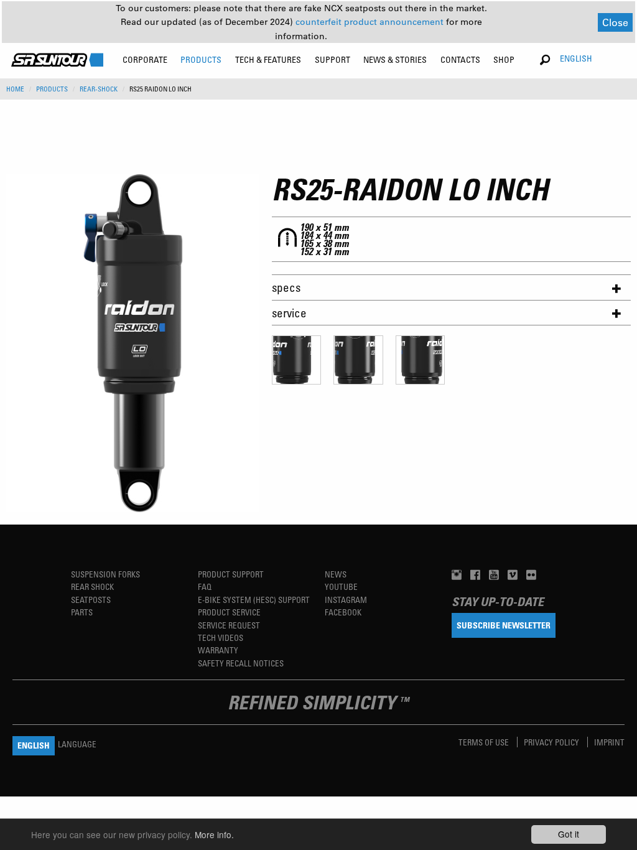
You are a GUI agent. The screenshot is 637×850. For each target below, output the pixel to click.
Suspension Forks (105, 574)
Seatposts (91, 599)
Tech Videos (220, 637)
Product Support (231, 574)
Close (615, 22)
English (576, 58)
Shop (503, 59)
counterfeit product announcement (370, 21)
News (335, 574)
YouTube (341, 586)
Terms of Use (484, 742)
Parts (82, 612)
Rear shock (92, 586)
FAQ (205, 586)
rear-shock (99, 89)
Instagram (346, 599)
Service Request (229, 625)
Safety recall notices (241, 663)
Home (15, 89)
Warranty (218, 650)
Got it (568, 834)
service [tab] (289, 313)
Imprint (609, 742)
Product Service (229, 612)
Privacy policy (552, 742)
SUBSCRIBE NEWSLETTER (504, 625)
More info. (214, 834)
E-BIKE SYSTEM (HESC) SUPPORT (254, 599)
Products (52, 89)
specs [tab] (286, 287)
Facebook (343, 612)
